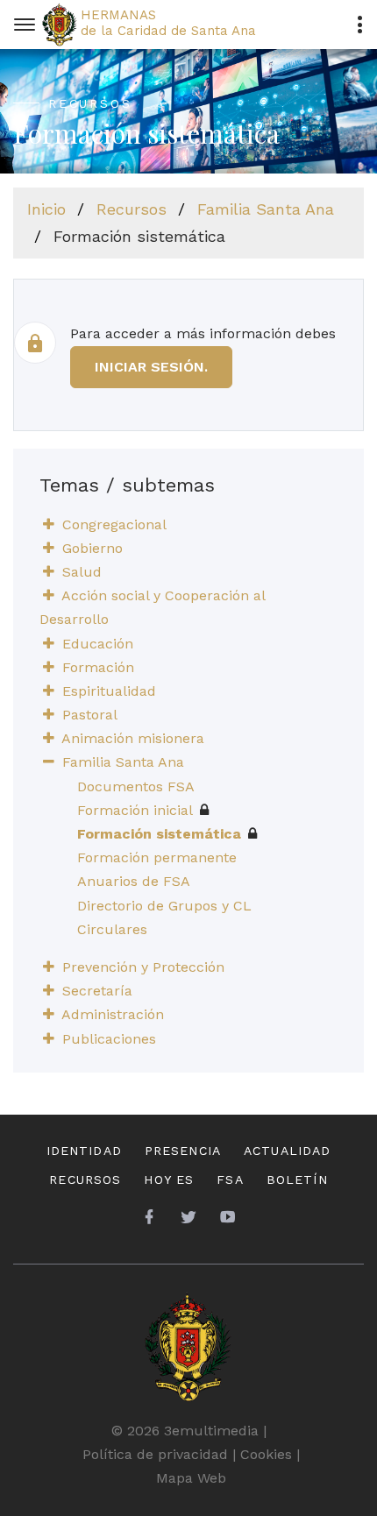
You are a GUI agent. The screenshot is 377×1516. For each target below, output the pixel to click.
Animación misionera (132, 738)
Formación (98, 667)
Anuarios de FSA (133, 881)
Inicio (46, 209)
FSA (230, 1179)
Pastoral (89, 714)
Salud (82, 571)
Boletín (297, 1179)
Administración (112, 1014)
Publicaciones (109, 1039)
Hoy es (169, 1179)
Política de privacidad (155, 1454)
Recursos (131, 209)
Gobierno (92, 548)
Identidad (84, 1151)
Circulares (112, 929)
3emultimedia (211, 1430)
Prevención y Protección (143, 967)
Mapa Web (191, 1478)
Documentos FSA (136, 786)
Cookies (266, 1454)
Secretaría (97, 990)
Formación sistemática (159, 833)
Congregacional (114, 524)
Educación (97, 643)
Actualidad (287, 1151)
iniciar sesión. (151, 366)
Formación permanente (157, 857)
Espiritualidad (109, 691)
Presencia (183, 1151)
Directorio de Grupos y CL (164, 905)
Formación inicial (135, 810)
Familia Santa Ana (265, 209)
